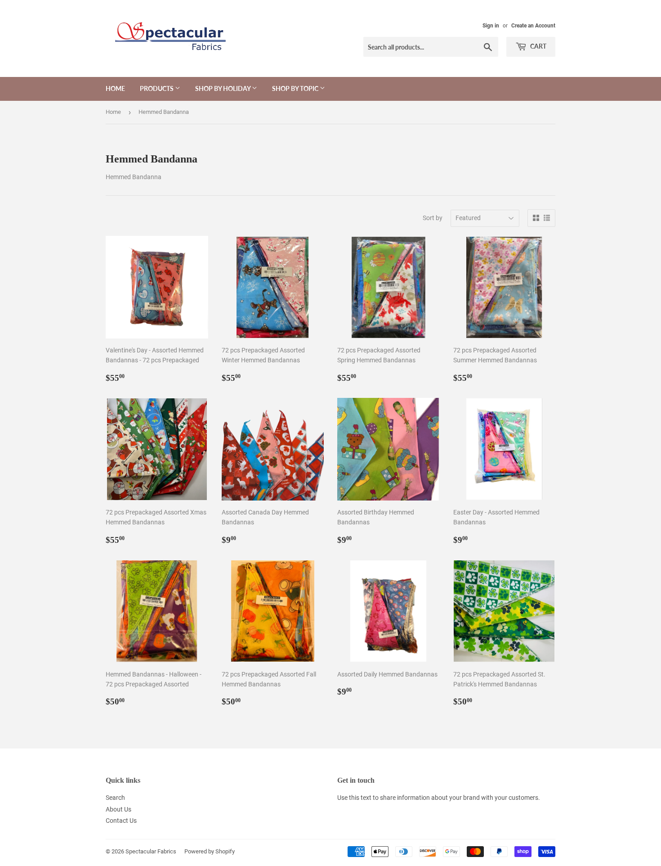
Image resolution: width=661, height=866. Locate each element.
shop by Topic (296, 88)
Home (115, 88)
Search (115, 797)
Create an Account (533, 26)
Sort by (432, 217)
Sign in (490, 26)
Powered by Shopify (209, 851)
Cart (537, 46)
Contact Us (121, 820)
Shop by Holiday (223, 88)
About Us (118, 809)
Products (157, 88)
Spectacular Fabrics (150, 851)
